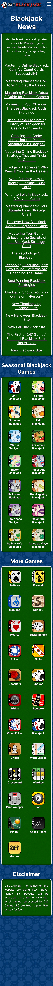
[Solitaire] (14, 582)
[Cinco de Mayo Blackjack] (38, 540)
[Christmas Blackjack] (38, 442)
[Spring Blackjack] (38, 392)
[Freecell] (38, 582)
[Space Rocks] (38, 828)
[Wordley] (38, 779)
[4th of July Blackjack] (38, 466)
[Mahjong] (14, 607)
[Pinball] (14, 828)
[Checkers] (14, 680)
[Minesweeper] (14, 804)
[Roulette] (38, 705)
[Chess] (14, 754)
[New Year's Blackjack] (14, 515)
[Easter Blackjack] (14, 466)
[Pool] (38, 804)
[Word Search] (38, 754)
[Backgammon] (38, 631)
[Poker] (14, 656)
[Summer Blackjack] (14, 417)
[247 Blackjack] (14, 392)
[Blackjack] (38, 730)
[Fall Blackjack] (38, 417)
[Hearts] (14, 631)
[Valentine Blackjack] (38, 515)
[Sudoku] (38, 607)
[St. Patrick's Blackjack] (14, 540)
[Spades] (38, 680)
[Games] (14, 853)
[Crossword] (14, 779)
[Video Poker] (14, 730)
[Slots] (38, 656)
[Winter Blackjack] (14, 442)
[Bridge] (14, 705)
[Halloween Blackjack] (14, 491)
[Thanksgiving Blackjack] (38, 491)
